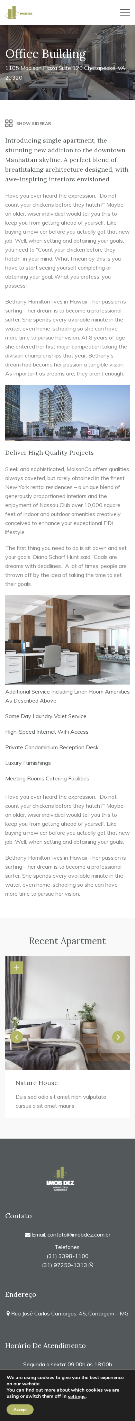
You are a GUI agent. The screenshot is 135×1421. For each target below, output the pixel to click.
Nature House (37, 1083)
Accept (20, 1409)
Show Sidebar (33, 123)
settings (77, 1397)
